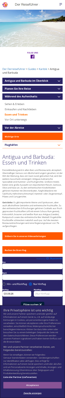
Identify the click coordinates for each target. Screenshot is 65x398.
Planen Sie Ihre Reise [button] (18, 88)
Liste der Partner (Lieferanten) (20, 377)
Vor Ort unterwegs (16, 119)
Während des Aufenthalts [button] (21, 96)
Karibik (43, 69)
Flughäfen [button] (11, 145)
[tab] (32, 81)
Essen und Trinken (16, 114)
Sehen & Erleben (14, 104)
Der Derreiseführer (13, 69)
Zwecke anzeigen (33, 393)
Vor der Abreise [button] (14, 127)
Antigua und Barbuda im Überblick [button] (26, 80)
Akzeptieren (32, 385)
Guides (32, 69)
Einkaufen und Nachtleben (20, 109)
